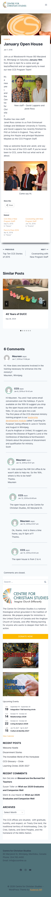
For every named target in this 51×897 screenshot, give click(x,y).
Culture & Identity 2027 (19, 731)
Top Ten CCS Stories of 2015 (13, 253)
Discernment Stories (12, 752)
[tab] (20, 330)
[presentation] (25, 294)
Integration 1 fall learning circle (22, 709)
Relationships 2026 (18, 717)
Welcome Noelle (10, 748)
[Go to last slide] (7, 304)
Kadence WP (36, 889)
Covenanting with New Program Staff (39, 253)
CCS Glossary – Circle (13, 761)
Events (7, 39)
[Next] (44, 304)
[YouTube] (30, 870)
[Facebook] (21, 870)
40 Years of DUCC (16, 314)
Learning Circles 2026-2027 (16, 766)
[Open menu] (46, 5)
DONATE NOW (25, 636)
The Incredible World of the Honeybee (21, 757)
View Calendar (8, 736)
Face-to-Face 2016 (11, 230)
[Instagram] (25, 870)
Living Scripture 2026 (19, 724)
